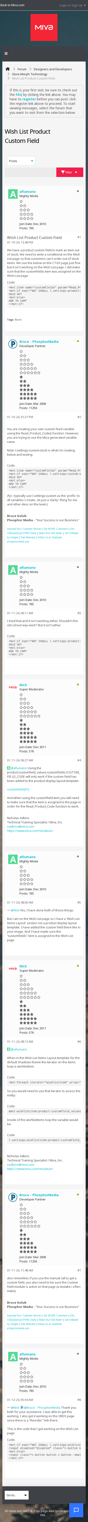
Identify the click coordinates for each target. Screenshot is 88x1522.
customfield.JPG (18, 789)
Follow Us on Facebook (50, 537)
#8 (79, 1400)
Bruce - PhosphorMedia (43, 1407)
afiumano (20, 768)
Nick (16, 910)
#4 (79, 760)
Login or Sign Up (71, 5)
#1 (79, 237)
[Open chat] (76, 1510)
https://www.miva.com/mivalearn (30, 831)
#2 (79, 417)
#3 (79, 613)
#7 (79, 1270)
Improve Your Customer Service (24, 528)
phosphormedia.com (18, 541)
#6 (79, 1041)
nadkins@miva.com (20, 826)
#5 (79, 902)
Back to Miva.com (12, 5)
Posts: (23, 228)
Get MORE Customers (55, 528)
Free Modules (28, 537)
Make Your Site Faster (50, 533)
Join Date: (26, 224)
